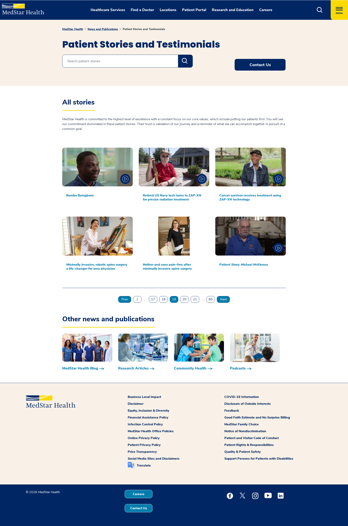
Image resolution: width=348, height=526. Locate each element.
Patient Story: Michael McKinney (243, 265)
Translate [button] (144, 465)
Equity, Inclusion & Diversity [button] (148, 410)
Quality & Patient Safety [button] (242, 452)
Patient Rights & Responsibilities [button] (249, 445)
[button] (320, 10)
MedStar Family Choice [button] (241, 424)
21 (195, 299)
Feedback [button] (231, 410)
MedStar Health (72, 29)
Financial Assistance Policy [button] (148, 417)
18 (164, 299)
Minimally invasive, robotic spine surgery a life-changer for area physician (96, 267)
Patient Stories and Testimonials (144, 29)
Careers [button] (265, 9)
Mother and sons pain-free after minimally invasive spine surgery (167, 267)
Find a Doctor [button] (142, 9)
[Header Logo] (21, 7)
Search (185, 61)
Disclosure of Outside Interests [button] (247, 404)
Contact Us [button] (260, 65)
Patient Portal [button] (194, 9)
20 (184, 299)
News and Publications (103, 29)
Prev (124, 299)
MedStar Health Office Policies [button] (151, 431)
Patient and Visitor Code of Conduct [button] (251, 438)
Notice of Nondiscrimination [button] (245, 431)
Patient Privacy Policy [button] (144, 445)
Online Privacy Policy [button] (144, 438)
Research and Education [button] (233, 9)
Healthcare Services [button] (108, 9)
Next (223, 299)
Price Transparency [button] (142, 452)
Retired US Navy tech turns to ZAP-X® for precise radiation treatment (172, 197)
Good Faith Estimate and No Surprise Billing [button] (257, 417)
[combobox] (127, 61)
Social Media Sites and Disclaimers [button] (153, 458)
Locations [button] (168, 9)
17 (153, 299)
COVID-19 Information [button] (241, 397)
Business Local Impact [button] (144, 397)
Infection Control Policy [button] (145, 424)
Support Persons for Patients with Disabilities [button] (258, 458)
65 (211, 299)
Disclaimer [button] (135, 404)
